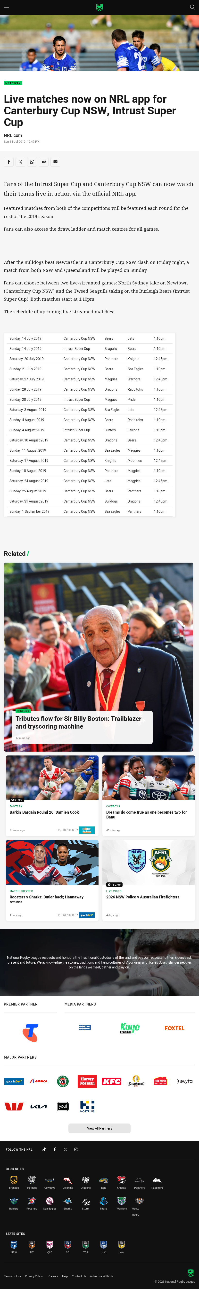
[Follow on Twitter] (65, 1149)
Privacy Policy (34, 1276)
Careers (53, 1276)
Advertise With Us (101, 1276)
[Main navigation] (6, 7)
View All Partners (99, 1128)
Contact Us (79, 1276)
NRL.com (13, 135)
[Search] (192, 7)
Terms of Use (12, 1276)
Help (65, 1276)
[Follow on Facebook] (55, 1149)
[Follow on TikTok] (44, 1149)
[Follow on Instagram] (76, 1149)
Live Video (13, 83)
